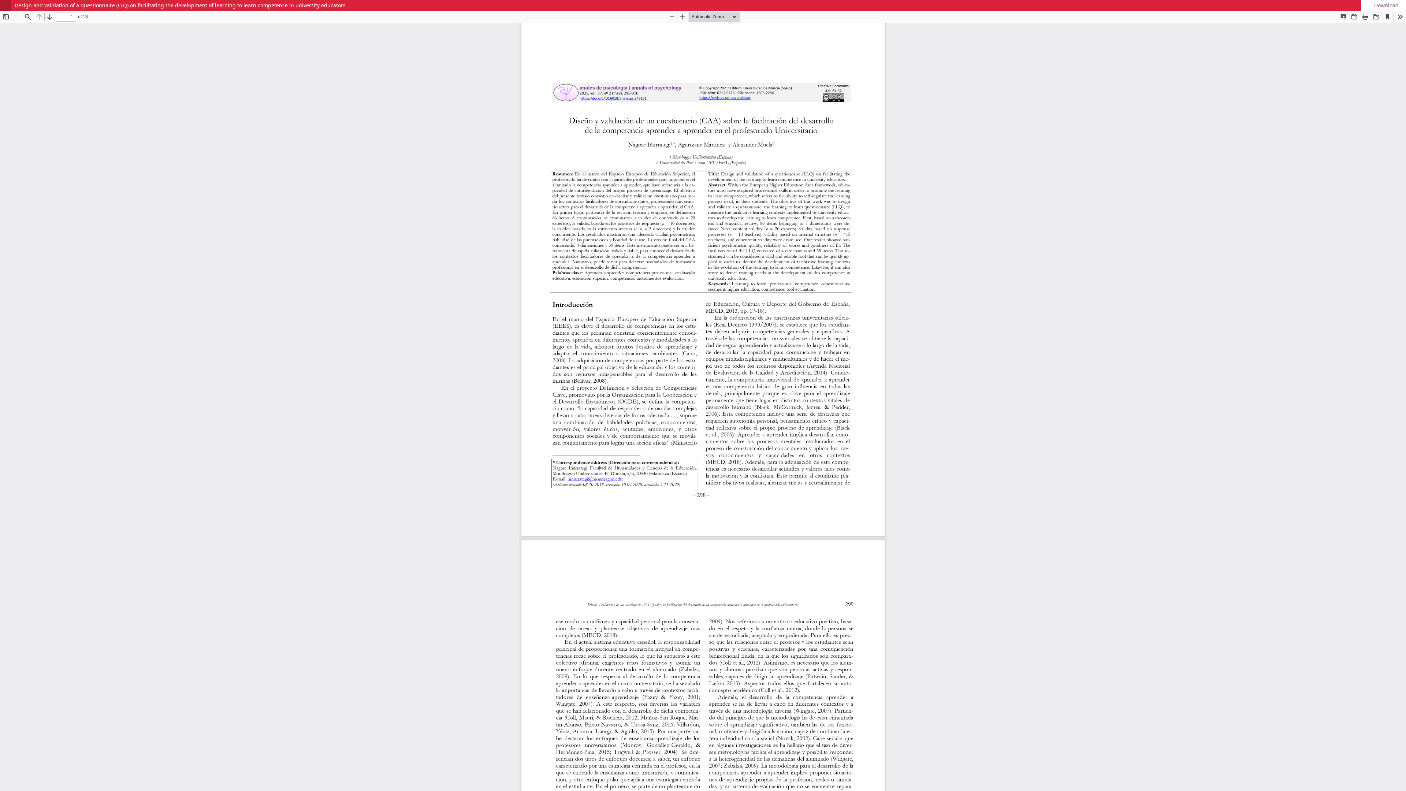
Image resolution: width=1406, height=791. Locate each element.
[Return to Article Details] (5, 5)
